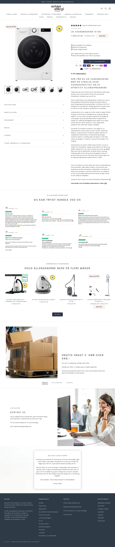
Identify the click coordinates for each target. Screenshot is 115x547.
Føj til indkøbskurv (97, 61)
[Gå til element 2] (17, 90)
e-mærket (42, 533)
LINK (105, 183)
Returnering (42, 506)
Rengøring (89, 14)
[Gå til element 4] (34, 90)
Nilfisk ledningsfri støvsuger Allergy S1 (99, 300)
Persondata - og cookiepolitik (47, 535)
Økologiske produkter (104, 503)
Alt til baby (101, 506)
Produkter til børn (103, 509)
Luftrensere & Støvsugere (51, 14)
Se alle (57, 314)
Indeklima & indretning (73, 14)
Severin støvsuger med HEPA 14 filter (71, 300)
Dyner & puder (11, 14)
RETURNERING (57, 382)
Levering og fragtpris (45, 518)
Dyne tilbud (101, 521)
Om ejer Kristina (44, 524)
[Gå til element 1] (8, 90)
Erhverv (73, 17)
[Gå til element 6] (51, 90)
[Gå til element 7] (60, 90)
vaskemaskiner (81, 73)
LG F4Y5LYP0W (76, 28)
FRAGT (45, 382)
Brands (50, 17)
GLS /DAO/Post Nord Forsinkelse (48, 512)
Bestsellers (101, 518)
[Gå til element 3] (25, 90)
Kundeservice (61, 17)
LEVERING (69, 382)
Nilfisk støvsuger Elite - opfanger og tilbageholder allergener (16, 300)
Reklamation (42, 509)
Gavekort (100, 515)
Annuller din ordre (44, 515)
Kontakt (41, 503)
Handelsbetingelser (45, 527)
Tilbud (41, 17)
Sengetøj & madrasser (29, 14)
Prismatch (42, 530)
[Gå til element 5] (43, 90)
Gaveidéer (101, 512)
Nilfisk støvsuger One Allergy (43, 299)
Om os (41, 521)
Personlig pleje (102, 14)
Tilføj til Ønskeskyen (92, 69)
